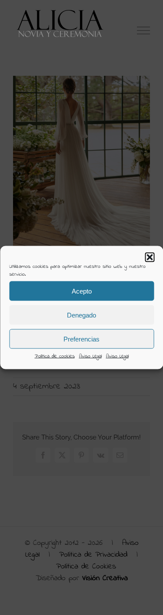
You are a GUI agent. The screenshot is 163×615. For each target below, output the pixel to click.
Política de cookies (55, 356)
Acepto (82, 290)
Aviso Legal (90, 356)
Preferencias (81, 338)
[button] (149, 257)
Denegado (81, 314)
